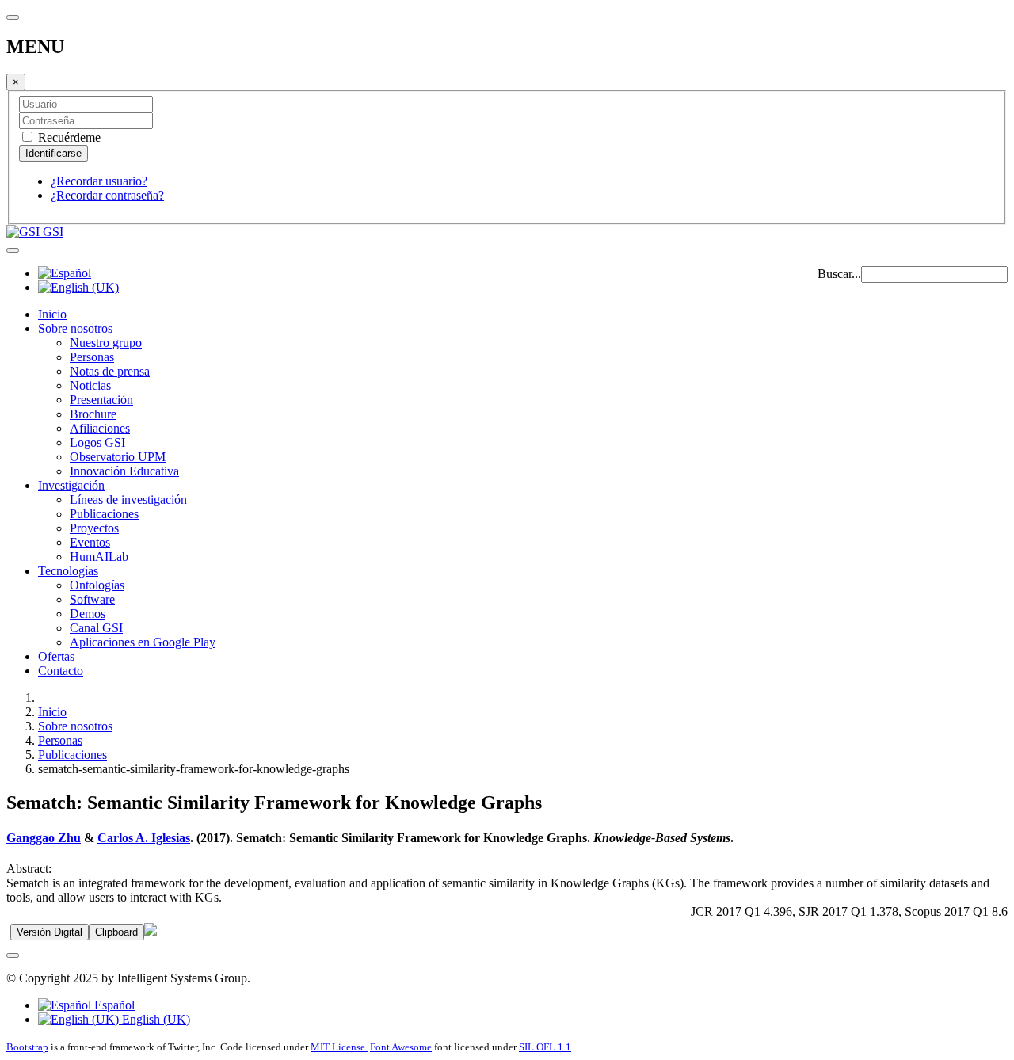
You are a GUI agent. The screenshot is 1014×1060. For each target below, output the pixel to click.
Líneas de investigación (128, 499)
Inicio (52, 314)
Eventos (90, 542)
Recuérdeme (68, 137)
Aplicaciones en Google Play (142, 642)
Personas (92, 357)
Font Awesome (401, 1047)
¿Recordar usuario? (99, 181)
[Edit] (150, 931)
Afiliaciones (100, 428)
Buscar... (839, 273)
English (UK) (154, 1019)
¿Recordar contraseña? (107, 195)
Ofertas (56, 656)
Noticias (90, 385)
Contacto (60, 670)
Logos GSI (97, 442)
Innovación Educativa (124, 471)
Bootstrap (27, 1047)
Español (113, 1005)
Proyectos (94, 528)
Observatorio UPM (118, 456)
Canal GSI (96, 628)
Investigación (71, 485)
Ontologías (97, 585)
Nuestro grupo (106, 342)
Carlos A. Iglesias (143, 838)
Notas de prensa (110, 371)
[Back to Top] (12, 955)
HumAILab (99, 556)
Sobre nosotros (75, 328)
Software (92, 599)
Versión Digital (49, 932)
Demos (87, 613)
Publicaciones (104, 513)
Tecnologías (68, 571)
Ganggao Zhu (43, 838)
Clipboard (116, 932)
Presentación (101, 399)
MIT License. (339, 1047)
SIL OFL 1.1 (545, 1047)
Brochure (93, 414)
